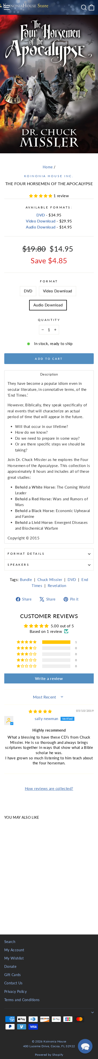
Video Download (40, 221)
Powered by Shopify (49, 1054)
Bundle (26, 579)
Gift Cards (12, 975)
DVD (40, 215)
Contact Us (13, 983)
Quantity (49, 320)
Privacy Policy (15, 992)
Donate (10, 967)
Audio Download (40, 227)
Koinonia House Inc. (49, 176)
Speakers (18, 564)
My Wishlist (14, 958)
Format (49, 281)
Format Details (26, 553)
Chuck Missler (49, 579)
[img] (40, 711)
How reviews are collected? (49, 788)
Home (48, 167)
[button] (41, 195)
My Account (14, 950)
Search (9, 942)
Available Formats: (49, 207)
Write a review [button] (49, 678)
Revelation (57, 585)
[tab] (49, 374)
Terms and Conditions (21, 1000)
